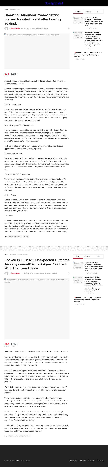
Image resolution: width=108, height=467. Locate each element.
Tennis (26, 236)
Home (6, 9)
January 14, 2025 (29, 273)
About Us (83, 460)
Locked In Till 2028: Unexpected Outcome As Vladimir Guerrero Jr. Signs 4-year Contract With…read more (94, 21)
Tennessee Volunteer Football (19, 436)
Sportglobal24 (54, 3)
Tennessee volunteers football (18, 254)
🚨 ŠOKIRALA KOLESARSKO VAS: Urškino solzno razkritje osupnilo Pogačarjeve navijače (88, 54)
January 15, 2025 (29, 28)
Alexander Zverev (15, 9)
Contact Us (91, 460)
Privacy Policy (73, 460)
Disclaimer (100, 460)
